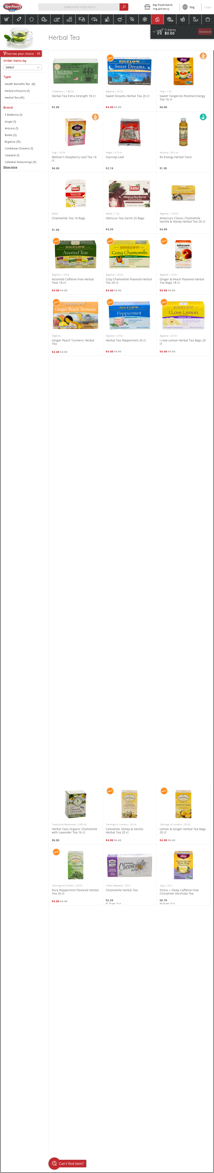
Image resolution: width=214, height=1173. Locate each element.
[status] (170, 30)
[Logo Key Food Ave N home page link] (12, 7)
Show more (10, 167)
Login (207, 7)
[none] (75, 80)
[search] (124, 7)
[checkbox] (22, 84)
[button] (161, 7)
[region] (182, 31)
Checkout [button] (205, 31)
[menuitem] (6, 19)
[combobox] (83, 7)
